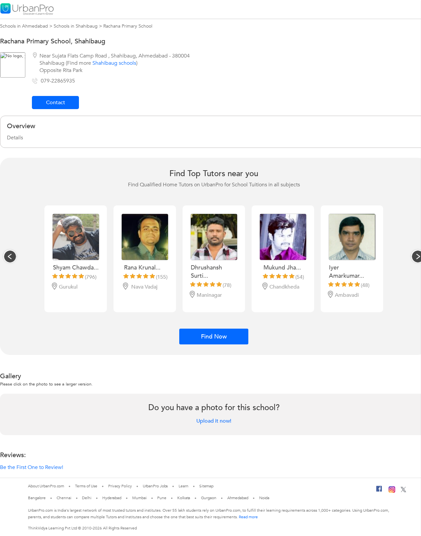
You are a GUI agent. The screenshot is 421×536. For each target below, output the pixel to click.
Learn (183, 486)
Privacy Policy (120, 486)
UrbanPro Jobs (155, 486)
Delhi (86, 498)
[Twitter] (403, 491)
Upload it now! (213, 421)
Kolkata (183, 498)
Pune (161, 498)
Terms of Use (86, 486)
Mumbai (139, 498)
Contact (55, 102)
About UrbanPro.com (46, 486)
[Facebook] (379, 491)
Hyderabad (111, 498)
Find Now (214, 337)
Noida (264, 498)
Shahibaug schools (114, 63)
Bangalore (37, 498)
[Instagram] (391, 491)
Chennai (64, 498)
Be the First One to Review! (31, 467)
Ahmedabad (237, 498)
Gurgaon (208, 498)
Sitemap (206, 486)
